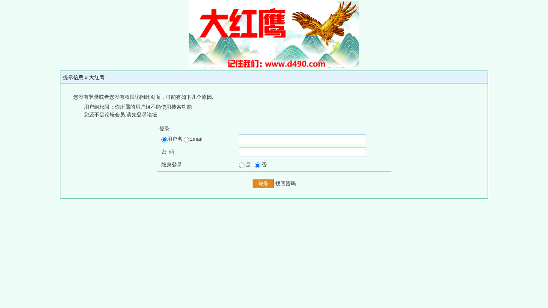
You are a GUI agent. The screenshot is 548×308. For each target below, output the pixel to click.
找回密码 (285, 184)
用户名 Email (185, 139)
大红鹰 (96, 77)
